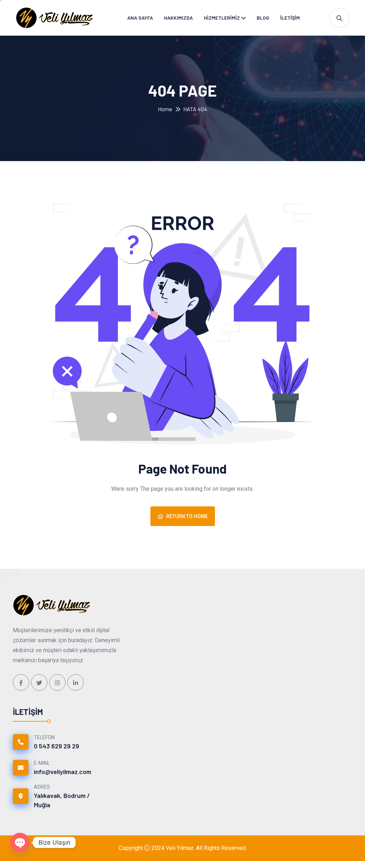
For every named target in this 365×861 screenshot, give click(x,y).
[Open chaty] (20, 842)
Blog (263, 18)
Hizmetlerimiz (222, 18)
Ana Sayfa (140, 18)
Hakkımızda (178, 18)
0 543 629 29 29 (56, 746)
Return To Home (187, 516)
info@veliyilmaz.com (62, 771)
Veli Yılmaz (180, 848)
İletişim (290, 18)
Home (165, 108)
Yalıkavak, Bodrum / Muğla (62, 800)
